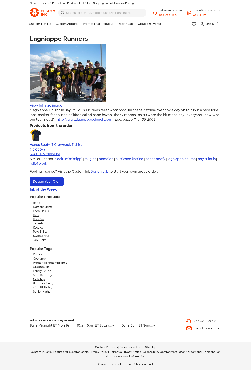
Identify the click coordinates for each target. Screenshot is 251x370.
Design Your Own (46, 181)
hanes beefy (155, 159)
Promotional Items (131, 347)
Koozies (38, 227)
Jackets (38, 223)
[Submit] (62, 13)
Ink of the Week (43, 189)
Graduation (41, 267)
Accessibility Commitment (160, 351)
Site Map (150, 347)
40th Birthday (42, 287)
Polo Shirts (40, 231)
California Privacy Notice (125, 351)
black (58, 159)
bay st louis (207, 159)
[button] (207, 15)
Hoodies (38, 219)
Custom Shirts (42, 207)
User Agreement (190, 351)
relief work (38, 164)
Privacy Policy (99, 351)
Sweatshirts (41, 236)
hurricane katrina (129, 159)
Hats (36, 215)
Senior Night (41, 291)
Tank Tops (39, 240)
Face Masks (41, 211)
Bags (36, 203)
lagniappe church (182, 159)
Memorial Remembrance (50, 262)
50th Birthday (42, 275)
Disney (37, 254)
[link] (42, 12)
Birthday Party (43, 283)
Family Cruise (42, 271)
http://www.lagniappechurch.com (84, 120)
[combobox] (102, 13)
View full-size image (46, 105)
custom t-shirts (78, 351)
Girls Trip (39, 279)
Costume (39, 258)
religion (90, 159)
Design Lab (99, 171)
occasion (106, 159)
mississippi (73, 159)
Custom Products (106, 347)
